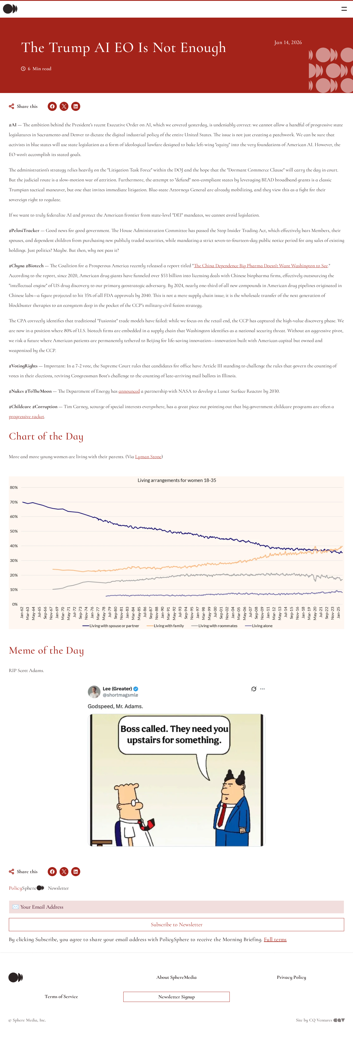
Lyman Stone (148, 456)
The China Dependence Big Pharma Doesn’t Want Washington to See (261, 266)
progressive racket (26, 416)
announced (129, 391)
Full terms (275, 939)
